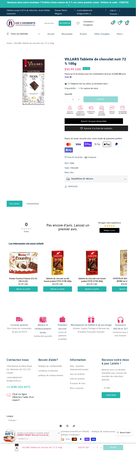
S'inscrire (111, 395)
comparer (92, 157)
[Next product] (125, 270)
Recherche (64, 23)
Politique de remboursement (104, 431)
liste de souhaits (75, 157)
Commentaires (32, 204)
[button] (126, 23)
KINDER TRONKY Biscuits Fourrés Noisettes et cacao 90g (33, 435)
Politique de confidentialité (50, 366)
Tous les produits (77, 374)
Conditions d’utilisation (69, 435)
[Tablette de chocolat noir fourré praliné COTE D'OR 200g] (92, 263)
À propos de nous (77, 383)
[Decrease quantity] (93, 447)
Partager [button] (72, 186)
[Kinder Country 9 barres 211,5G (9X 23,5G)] (23, 263)
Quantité (68, 94)
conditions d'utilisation (48, 371)
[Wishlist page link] (78, 23)
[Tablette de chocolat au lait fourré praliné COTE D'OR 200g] (57, 263)
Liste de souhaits (77, 379)
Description (14, 204)
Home (9, 43)
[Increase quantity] (101, 447)
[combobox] (49, 23)
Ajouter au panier (23, 289)
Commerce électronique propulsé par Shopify (68, 431)
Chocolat (74, 168)
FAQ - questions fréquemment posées (79, 368)
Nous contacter (77, 388)
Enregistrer (88, 25)
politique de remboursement (50, 375)
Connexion (88, 21)
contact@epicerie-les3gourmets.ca (15, 379)
